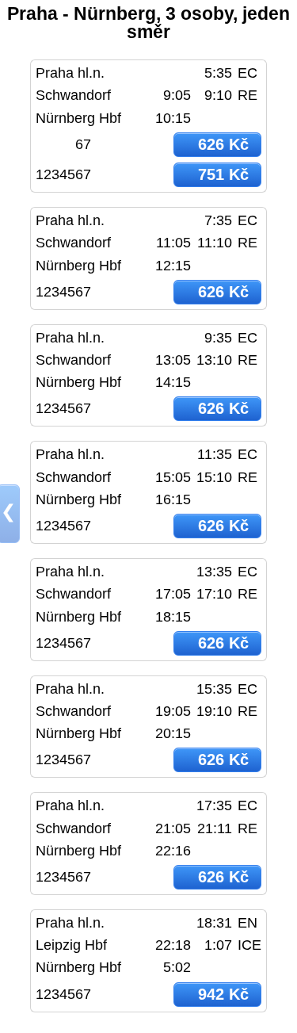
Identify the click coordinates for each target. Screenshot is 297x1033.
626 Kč (223, 144)
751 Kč (223, 174)
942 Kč (223, 994)
